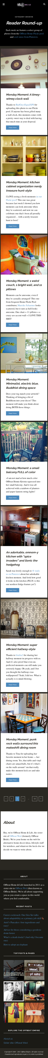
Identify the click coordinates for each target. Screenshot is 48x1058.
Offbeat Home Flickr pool (32, 33)
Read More (13, 127)
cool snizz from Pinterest (25, 36)
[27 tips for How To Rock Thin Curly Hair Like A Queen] (34, 1013)
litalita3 (19, 655)
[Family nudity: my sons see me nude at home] (34, 970)
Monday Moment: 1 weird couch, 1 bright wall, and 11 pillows (24, 285)
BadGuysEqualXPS (25, 104)
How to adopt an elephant (16, 944)
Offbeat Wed (15, 836)
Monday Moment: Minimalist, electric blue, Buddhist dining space (22, 383)
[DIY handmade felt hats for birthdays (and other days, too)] (34, 991)
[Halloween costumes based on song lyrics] (14, 1013)
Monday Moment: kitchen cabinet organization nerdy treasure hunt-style (23, 186)
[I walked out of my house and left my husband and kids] (14, 991)
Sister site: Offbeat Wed (16, 1042)
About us (8, 1038)
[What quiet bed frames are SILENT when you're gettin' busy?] (14, 970)
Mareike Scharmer (26, 305)
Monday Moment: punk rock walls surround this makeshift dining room (22, 743)
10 (35, 799)
